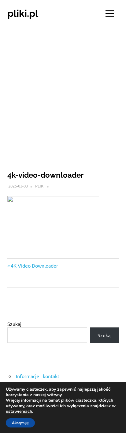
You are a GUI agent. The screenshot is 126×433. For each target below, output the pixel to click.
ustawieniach (19, 411)
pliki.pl (22, 13)
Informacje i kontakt (37, 376)
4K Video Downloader (34, 265)
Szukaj (14, 324)
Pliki (40, 185)
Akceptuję (20, 422)
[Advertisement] (63, 93)
